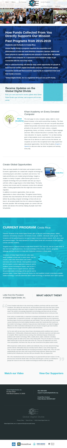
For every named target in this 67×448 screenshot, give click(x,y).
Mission (14, 2)
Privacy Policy (20, 420)
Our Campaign (22, 2)
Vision (6, 2)
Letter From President (46, 6)
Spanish (26, 146)
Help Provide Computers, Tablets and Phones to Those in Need (34, 3)
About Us (57, 6)
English (57, 144)
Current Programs (45, 2)
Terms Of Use (29, 420)
